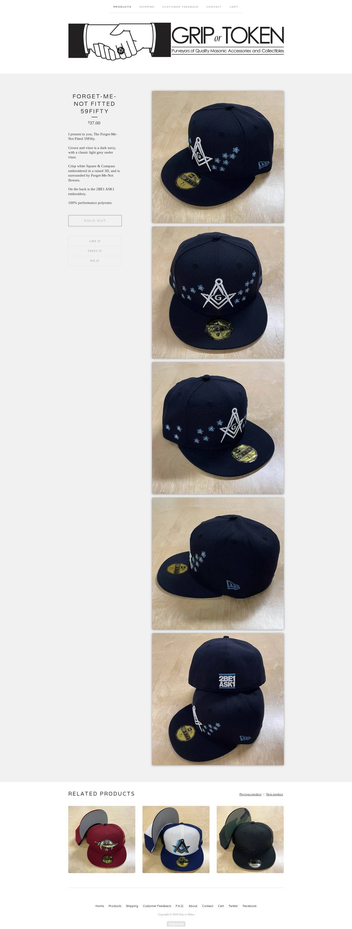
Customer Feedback (181, 7)
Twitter (233, 906)
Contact (214, 7)
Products (122, 7)
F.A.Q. (180, 906)
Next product (274, 794)
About (193, 906)
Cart (234, 7)
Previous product (250, 794)
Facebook (249, 906)
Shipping (146, 7)
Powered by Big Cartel (176, 924)
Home (100, 906)
